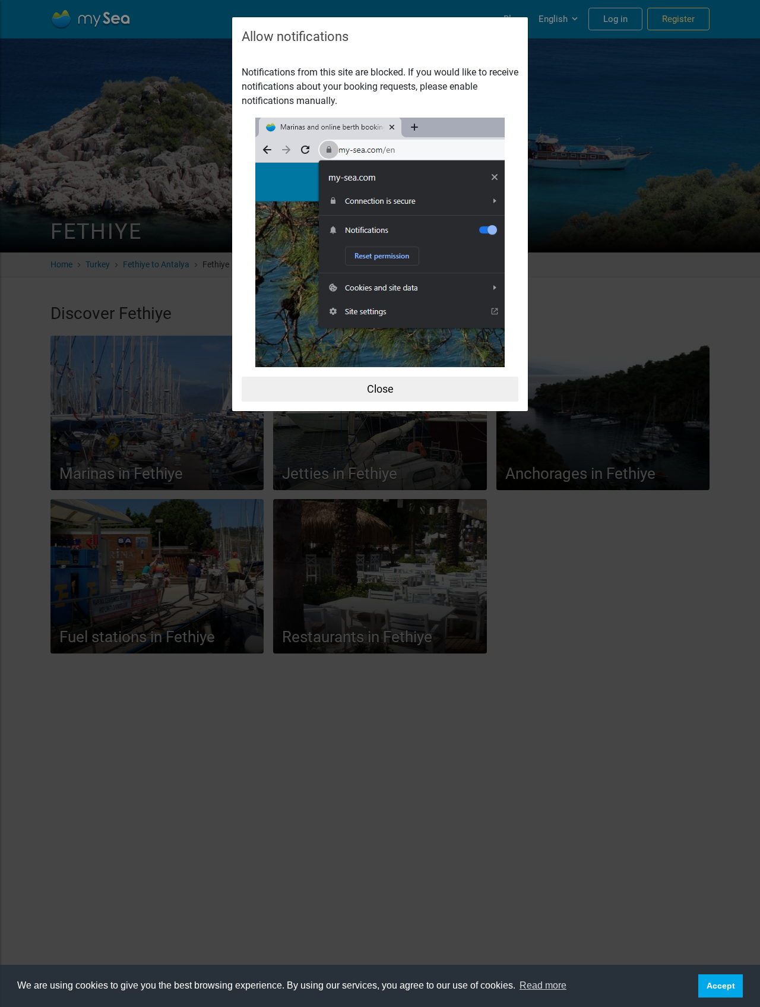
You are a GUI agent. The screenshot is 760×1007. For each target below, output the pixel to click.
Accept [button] (721, 985)
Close (380, 389)
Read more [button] (543, 985)
